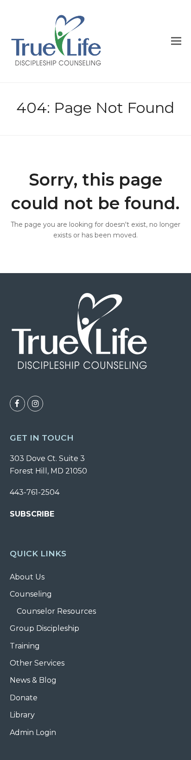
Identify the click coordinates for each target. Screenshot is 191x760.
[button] (176, 41)
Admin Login (33, 732)
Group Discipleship (44, 628)
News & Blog (33, 680)
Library (22, 714)
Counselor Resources (56, 611)
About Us (27, 577)
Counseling (31, 594)
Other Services (37, 663)
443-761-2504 (34, 492)
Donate (24, 697)
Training (25, 646)
